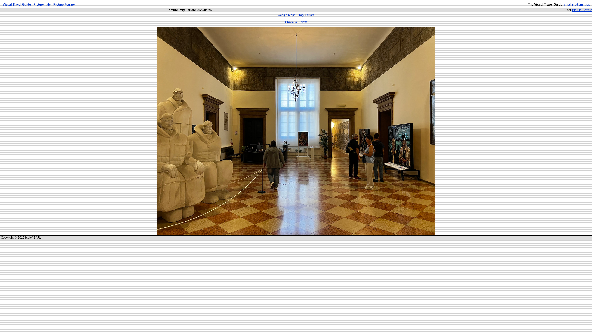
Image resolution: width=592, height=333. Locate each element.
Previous (291, 22)
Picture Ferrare (64, 4)
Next (304, 22)
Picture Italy (42, 4)
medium (577, 4)
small (567, 4)
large (587, 4)
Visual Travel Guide (17, 4)
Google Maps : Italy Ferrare (296, 15)
